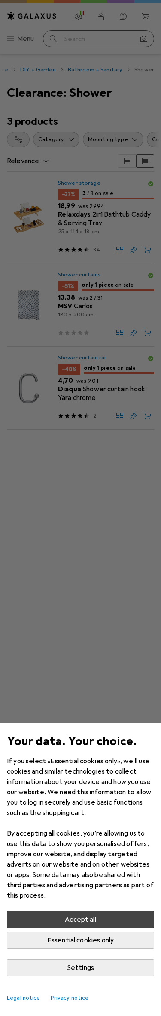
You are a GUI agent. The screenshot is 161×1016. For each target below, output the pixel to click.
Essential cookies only (80, 940)
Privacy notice (70, 997)
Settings (80, 967)
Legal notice (23, 997)
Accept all (80, 919)
